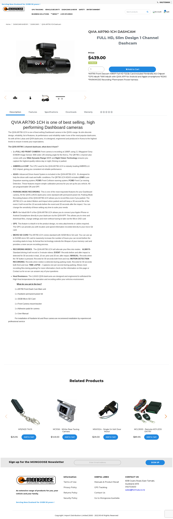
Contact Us (99, 493)
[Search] (147, 11)
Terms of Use (70, 482)
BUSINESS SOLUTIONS (40, 14)
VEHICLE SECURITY (52, 9)
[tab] (15, 112)
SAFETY (82, 9)
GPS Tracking (100, 487)
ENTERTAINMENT (93, 9)
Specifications (51, 112)
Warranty (88, 112)
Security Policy (70, 498)
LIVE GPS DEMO (66, 14)
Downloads (71, 112)
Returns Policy (70, 493)
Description (15, 112)
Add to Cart (133, 69)
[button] (166, 416)
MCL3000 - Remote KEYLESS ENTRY (148, 430)
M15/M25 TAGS (25, 429)
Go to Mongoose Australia (106, 498)
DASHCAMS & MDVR (69, 9)
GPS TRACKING (37, 9)
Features (33, 112)
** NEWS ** (55, 14)
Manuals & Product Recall (106, 482)
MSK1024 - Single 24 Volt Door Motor (107, 430)
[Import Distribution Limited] (14, 9)
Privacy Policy (70, 487)
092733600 (165, 2)
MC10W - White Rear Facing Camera (66, 430)
